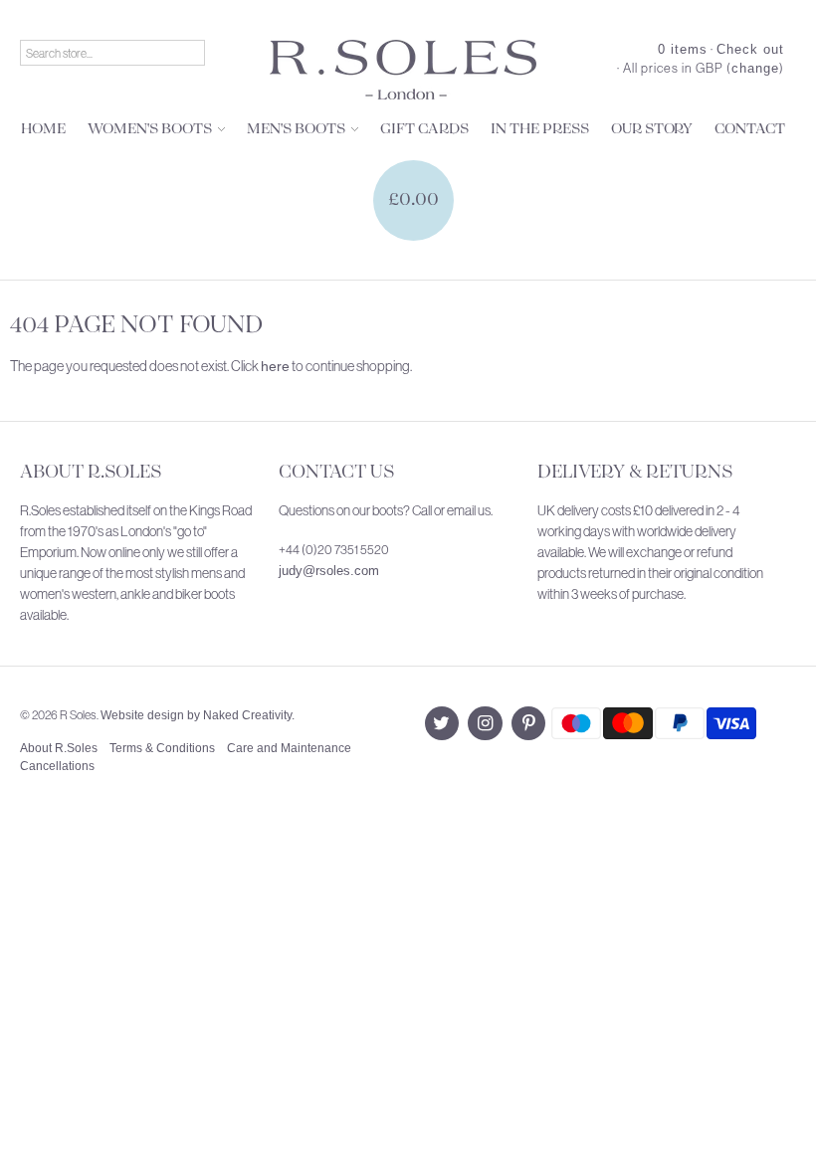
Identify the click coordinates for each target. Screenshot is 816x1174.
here (275, 366)
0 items (683, 49)
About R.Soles (90, 473)
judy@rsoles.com (329, 570)
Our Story (652, 129)
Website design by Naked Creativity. (198, 715)
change (755, 68)
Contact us (336, 473)
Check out (750, 49)
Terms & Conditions (162, 748)
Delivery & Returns (634, 473)
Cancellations (57, 766)
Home (43, 129)
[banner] (403, 69)
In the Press (540, 129)
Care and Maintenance (289, 748)
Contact (749, 129)
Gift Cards (424, 129)
